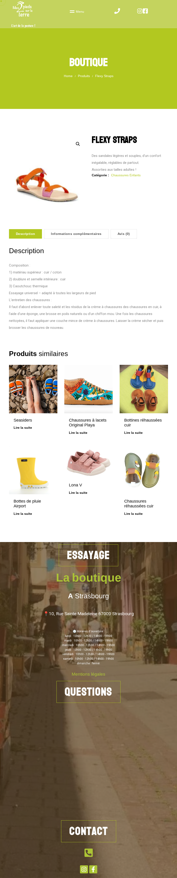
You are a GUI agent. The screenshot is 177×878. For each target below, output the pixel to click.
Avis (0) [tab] (124, 234)
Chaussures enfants (126, 175)
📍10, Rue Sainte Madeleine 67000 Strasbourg (88, 613)
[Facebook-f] (93, 869)
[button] (78, 144)
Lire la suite (23, 427)
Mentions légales (88, 674)
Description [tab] (25, 234)
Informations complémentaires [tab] (76, 234)
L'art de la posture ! (23, 25)
